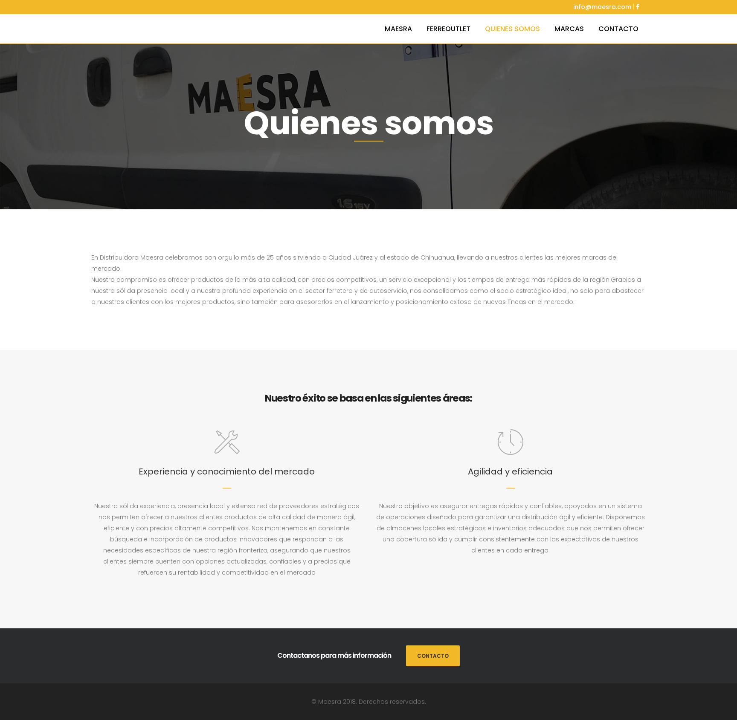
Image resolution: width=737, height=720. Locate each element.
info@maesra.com (602, 7)
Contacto (433, 655)
